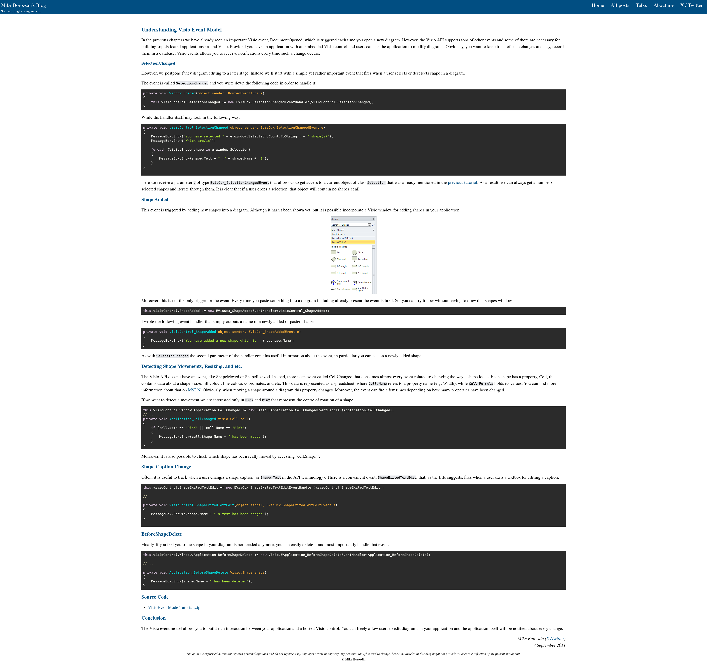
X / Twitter (691, 5)
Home (598, 5)
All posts (620, 5)
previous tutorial (462, 182)
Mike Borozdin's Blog (23, 5)
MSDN (194, 390)
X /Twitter (555, 638)
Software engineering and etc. (21, 11)
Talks (641, 5)
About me (664, 5)
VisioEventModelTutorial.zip (174, 607)
